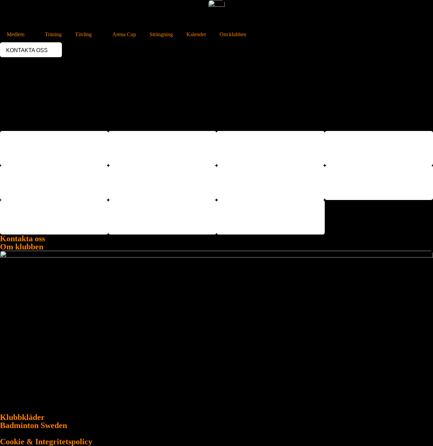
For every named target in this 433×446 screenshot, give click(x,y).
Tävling (83, 34)
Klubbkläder (22, 417)
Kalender (196, 34)
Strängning (161, 34)
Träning (53, 34)
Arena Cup (124, 34)
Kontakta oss (22, 238)
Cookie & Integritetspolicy (46, 441)
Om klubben (233, 34)
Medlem (15, 34)
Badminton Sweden (33, 425)
